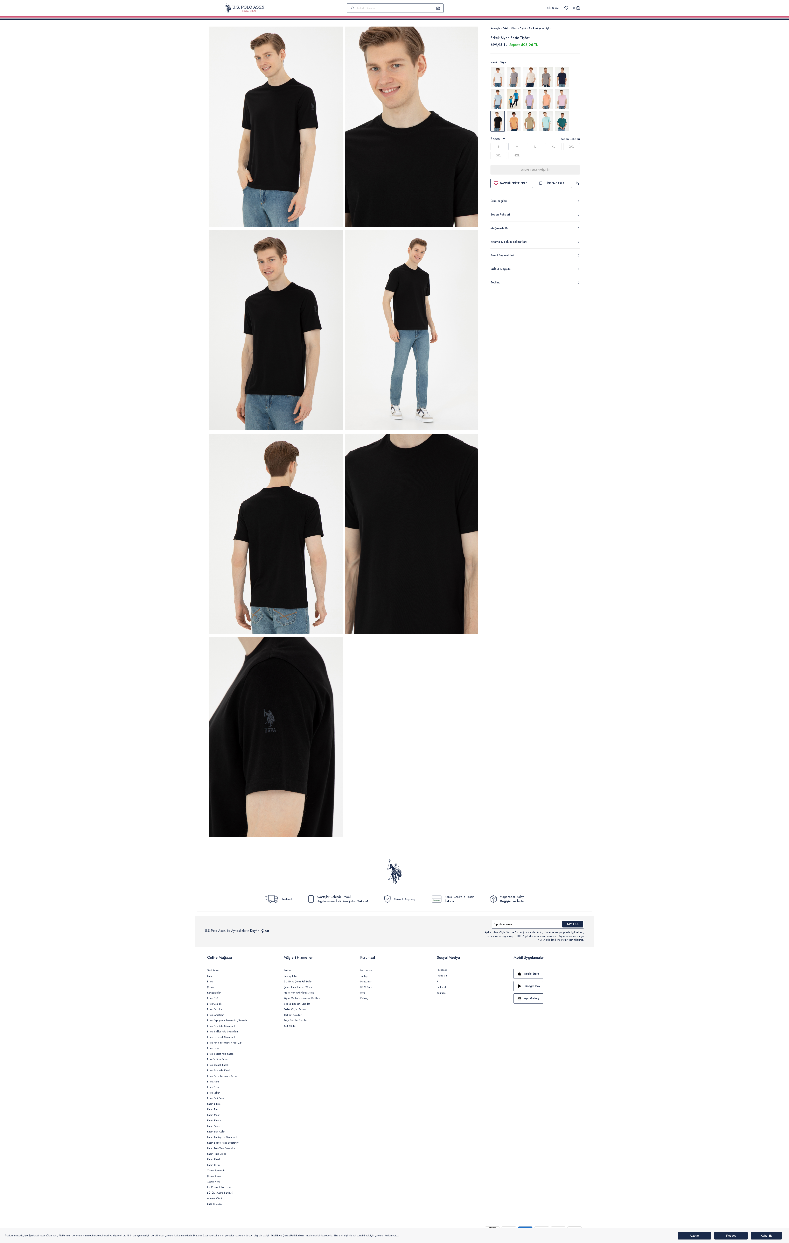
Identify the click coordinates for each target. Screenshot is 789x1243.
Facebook (442, 970)
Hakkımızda (366, 970)
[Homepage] (245, 8)
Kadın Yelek (213, 1126)
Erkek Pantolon (215, 1009)
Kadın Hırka (213, 1165)
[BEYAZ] (497, 76)
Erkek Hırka (213, 1048)
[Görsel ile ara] (438, 8)
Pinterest (441, 987)
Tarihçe (364, 976)
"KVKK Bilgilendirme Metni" (553, 940)
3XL (498, 155)
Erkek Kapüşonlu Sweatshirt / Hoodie (227, 1020)
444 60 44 (289, 1026)
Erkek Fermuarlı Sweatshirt (221, 1037)
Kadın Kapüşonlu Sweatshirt (222, 1137)
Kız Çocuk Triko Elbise (219, 1187)
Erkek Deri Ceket (215, 1098)
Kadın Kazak (213, 1159)
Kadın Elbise (214, 1104)
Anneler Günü (215, 1198)
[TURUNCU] (514, 121)
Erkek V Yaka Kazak (217, 1059)
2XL (571, 146)
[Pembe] (562, 99)
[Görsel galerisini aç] (276, 127)
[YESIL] (530, 121)
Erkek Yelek (213, 1087)
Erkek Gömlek (214, 1004)
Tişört (523, 28)
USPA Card (366, 987)
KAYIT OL (572, 924)
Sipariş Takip (290, 976)
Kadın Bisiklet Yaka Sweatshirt (222, 1143)
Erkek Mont (213, 1081)
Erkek (505, 28)
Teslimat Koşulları (293, 1015)
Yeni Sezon (213, 970)
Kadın (210, 976)
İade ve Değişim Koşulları (297, 1004)
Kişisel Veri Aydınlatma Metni (299, 993)
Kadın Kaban (214, 1120)
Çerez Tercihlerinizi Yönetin (298, 987)
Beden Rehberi (570, 139)
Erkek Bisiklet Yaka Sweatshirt (222, 1031)
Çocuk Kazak (214, 1176)
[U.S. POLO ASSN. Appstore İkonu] (548, 974)
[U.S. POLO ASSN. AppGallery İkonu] (548, 998)
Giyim (514, 28)
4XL (517, 155)
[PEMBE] (530, 99)
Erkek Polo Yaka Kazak (218, 1070)
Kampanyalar (214, 993)
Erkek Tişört (213, 998)
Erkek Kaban (213, 1093)
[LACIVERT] (562, 76)
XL (553, 146)
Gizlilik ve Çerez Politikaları (298, 981)
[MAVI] (497, 99)
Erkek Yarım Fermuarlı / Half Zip (224, 1043)
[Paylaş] (577, 183)
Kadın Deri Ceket (216, 1131)
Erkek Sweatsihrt (215, 1015)
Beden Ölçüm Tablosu (295, 1009)
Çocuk (210, 987)
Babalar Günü (214, 1204)
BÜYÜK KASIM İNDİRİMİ (220, 1193)
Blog (362, 993)
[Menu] (212, 8)
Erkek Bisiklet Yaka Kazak (220, 1054)
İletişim (287, 970)
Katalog (364, 998)
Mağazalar (365, 981)
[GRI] (514, 76)
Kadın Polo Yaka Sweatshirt (221, 1148)
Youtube (441, 993)
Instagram (442, 975)
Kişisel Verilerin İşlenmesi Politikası (302, 998)
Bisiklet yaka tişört (540, 28)
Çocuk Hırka (213, 1182)
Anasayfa (495, 28)
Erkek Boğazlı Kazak (217, 1065)
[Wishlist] (566, 8)
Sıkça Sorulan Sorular (295, 1020)
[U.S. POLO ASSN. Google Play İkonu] (548, 986)
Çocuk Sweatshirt (216, 1170)
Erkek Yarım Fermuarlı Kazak (222, 1076)
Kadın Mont (213, 1115)
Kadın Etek (212, 1109)
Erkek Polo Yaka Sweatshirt (221, 1026)
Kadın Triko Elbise (216, 1154)
